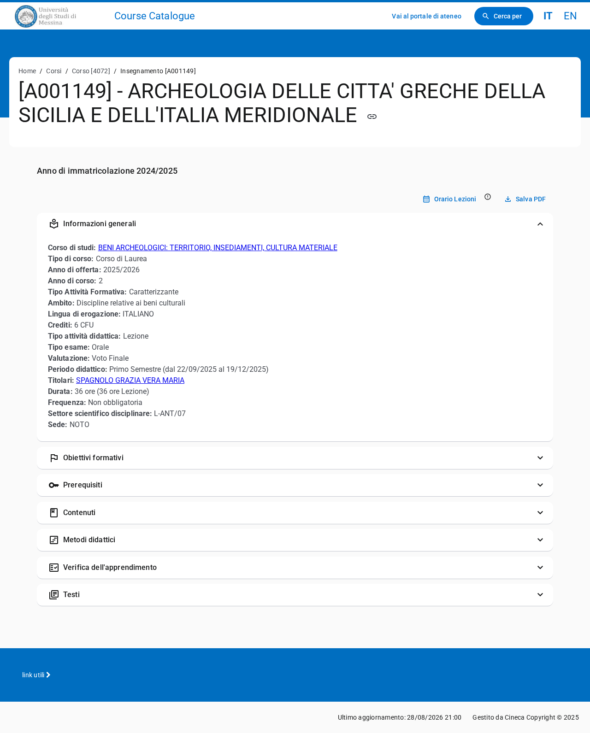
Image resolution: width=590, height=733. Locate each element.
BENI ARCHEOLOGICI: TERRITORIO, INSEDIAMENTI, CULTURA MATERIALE (217, 247)
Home (27, 71)
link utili (34, 675)
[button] (295, 224)
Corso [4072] (91, 71)
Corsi (53, 71)
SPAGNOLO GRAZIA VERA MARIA (130, 380)
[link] (61, 16)
